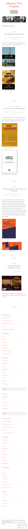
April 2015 (4, 378)
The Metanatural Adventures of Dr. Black (14, 190)
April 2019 (4, 366)
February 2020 (5, 360)
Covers (14, 31)
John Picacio (4, 296)
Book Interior (4, 326)
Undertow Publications (6, 350)
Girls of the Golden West (18, 119)
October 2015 (5, 375)
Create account (5, 396)
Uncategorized (5, 348)
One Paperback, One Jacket (14, 34)
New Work (4, 339)
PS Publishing (4, 345)
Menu (14, 11)
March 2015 (4, 381)
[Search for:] (14, 389)
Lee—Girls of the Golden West (14, 108)
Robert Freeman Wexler (17, 37)
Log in (3, 399)
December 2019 (5, 363)
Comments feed (5, 405)
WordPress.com (5, 408)
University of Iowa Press (7, 353)
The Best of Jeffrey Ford (7, 317)
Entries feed (4, 402)
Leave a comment (14, 38)
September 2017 (5, 369)
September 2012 (5, 383)
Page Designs (16, 106)
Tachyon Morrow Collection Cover (14, 267)
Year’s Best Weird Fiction (7, 320)
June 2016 (4, 372)
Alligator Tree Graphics (14, 5)
